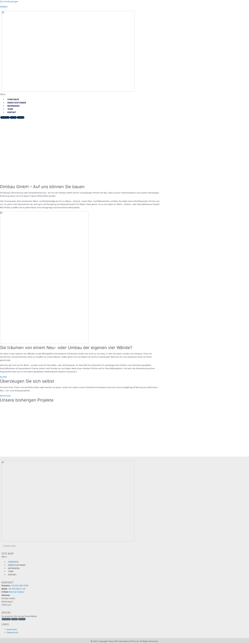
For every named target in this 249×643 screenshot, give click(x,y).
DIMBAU (4, 6)
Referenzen (13, 106)
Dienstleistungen (16, 103)
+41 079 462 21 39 (16, 589)
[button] (96, 94)
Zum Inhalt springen (9, 1)
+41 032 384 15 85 (19, 585)
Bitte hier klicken (16, 592)
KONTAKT (11, 112)
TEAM (10, 109)
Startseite (13, 99)
